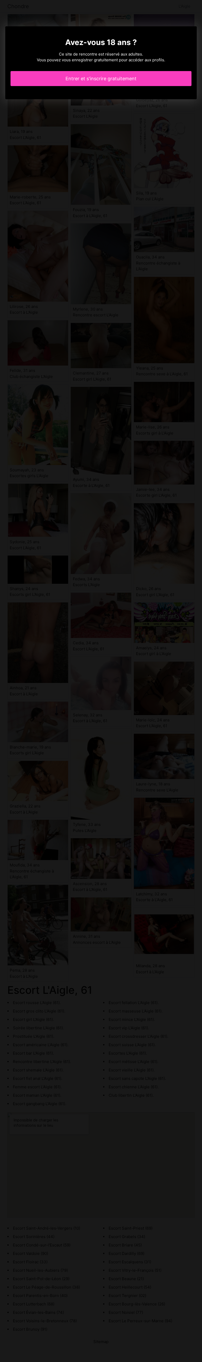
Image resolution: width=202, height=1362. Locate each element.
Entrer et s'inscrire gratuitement (101, 78)
